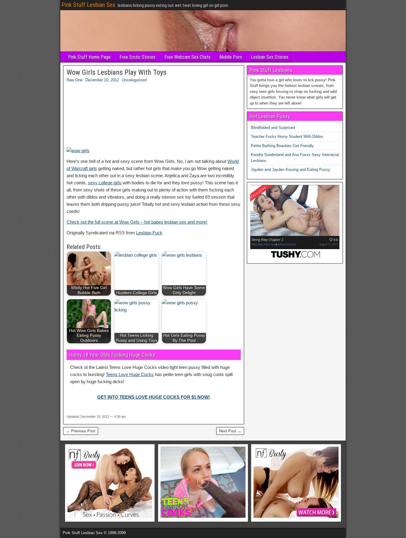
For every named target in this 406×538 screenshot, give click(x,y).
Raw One (74, 80)
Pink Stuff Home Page (89, 57)
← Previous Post (80, 431)
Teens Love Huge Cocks (130, 374)
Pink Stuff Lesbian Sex (88, 4)
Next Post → (230, 431)
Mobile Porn (230, 57)
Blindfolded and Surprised (273, 127)
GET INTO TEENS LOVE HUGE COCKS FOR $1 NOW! (153, 397)
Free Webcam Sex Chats (187, 57)
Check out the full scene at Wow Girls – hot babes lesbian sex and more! (137, 221)
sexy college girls (105, 182)
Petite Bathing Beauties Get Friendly (282, 146)
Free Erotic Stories (137, 57)
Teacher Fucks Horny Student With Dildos (287, 136)
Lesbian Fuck (149, 232)
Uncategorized (134, 80)
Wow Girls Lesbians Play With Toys (116, 72)
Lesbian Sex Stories (269, 57)
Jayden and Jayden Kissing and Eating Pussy (290, 169)
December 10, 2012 (102, 80)
